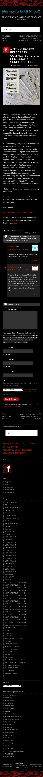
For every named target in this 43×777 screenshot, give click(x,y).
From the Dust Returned (13, 716)
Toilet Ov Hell (9, 748)
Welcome (8, 676)
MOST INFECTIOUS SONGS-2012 (16, 590)
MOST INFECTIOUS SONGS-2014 (16, 596)
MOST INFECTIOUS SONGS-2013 (16, 593)
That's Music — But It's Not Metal (15, 662)
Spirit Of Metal (9, 741)
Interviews (8, 529)
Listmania (8, 534)
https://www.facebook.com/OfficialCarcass (19, 212)
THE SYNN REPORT (12, 668)
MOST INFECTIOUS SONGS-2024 (16, 622)
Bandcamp (8, 698)
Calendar (8, 513)
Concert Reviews (10, 516)
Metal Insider (9, 732)
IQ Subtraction (9, 532)
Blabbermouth (9, 700)
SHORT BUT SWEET (12, 652)
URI (12, 371)
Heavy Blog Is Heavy (12, 719)
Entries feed (9, 487)
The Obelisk (9, 743)
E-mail (11, 359)
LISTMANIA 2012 (10, 537)
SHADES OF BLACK (11, 649)
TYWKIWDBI (9, 754)
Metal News (16, 65)
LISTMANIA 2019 (10, 556)
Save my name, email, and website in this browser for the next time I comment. (20, 384)
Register (8, 482)
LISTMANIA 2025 (10, 572)
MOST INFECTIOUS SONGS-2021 (16, 614)
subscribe (29, 392)
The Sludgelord (10, 746)
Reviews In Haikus (11, 644)
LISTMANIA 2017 (10, 550)
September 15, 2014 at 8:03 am (18, 249)
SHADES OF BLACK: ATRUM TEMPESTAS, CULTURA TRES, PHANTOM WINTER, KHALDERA (30, 38)
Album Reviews (10, 505)
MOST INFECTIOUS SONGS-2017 (16, 604)
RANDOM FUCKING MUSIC (14, 638)
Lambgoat (8, 724)
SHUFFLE (8, 654)
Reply (35, 261)
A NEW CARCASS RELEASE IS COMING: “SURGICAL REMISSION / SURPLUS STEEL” (24, 56)
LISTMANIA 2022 (10, 564)
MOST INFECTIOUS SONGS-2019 (16, 609)
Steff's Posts (9, 657)
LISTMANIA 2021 (10, 561)
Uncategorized (10, 670)
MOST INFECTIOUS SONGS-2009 (16, 582)
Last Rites (8, 727)
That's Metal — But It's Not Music (15, 660)
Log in (7, 484)
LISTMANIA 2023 (10, 566)
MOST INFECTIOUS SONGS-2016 (16, 601)
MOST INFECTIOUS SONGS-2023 (16, 620)
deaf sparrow (9, 708)
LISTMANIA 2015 (10, 545)
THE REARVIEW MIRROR (13, 665)
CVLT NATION (9, 706)
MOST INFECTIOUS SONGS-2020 (16, 612)
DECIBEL (8, 711)
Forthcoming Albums (11, 523)
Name (11, 347)
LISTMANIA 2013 (10, 539)
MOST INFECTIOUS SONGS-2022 (16, 617)
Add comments (34, 65)
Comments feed (10, 490)
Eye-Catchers (9, 521)
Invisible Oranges (11, 722)
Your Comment (12, 309)
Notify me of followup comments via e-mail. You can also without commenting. (20, 392)
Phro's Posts (9, 633)
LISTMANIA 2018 (10, 553)
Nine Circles (9, 735)
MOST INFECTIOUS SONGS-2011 (16, 588)
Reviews (8, 641)
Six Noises (8, 738)
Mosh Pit (8, 580)
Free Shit (8, 526)
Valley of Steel (9, 757)
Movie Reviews (10, 628)
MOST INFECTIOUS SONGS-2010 (16, 585)
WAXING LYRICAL (11, 673)
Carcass (37, 233)
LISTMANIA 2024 (10, 569)
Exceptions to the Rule (12, 518)
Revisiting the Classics (12, 646)
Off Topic (8, 630)
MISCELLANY (9, 577)
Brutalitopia (9, 703)
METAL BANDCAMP (12, 730)
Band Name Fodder (11, 507)
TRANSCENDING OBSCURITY (15, 751)
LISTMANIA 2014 (10, 542)
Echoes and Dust (10, 714)
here (15, 223)
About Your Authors (11, 502)
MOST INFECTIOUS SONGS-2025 (16, 625)
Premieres (8, 636)
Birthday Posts (9, 510)
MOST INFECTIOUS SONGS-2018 (16, 606)
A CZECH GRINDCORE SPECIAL (6, 38)
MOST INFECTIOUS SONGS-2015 (16, 598)
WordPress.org (10, 492)
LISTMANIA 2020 (10, 558)
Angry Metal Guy (10, 695)
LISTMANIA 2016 (10, 548)
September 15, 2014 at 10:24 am (18, 269)
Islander (14, 230)
